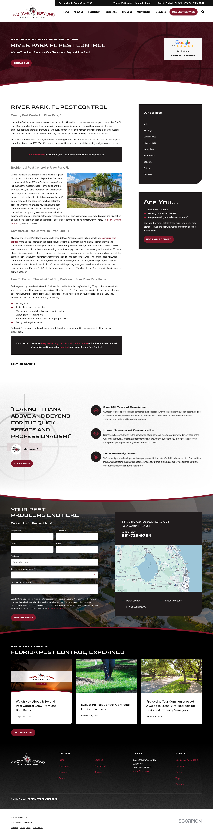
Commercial (100, 766)
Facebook (180, 784)
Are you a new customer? (23, 569)
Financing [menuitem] (127, 11)
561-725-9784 (189, 3)
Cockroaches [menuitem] (150, 136)
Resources (64, 772)
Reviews (99, 772)
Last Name (61, 531)
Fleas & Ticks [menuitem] (150, 143)
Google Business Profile (187, 759)
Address (15, 556)
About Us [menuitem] (78, 11)
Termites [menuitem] (148, 174)
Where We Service (122, 3)
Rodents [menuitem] (148, 161)
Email (58, 543)
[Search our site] (202, 12)
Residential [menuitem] (111, 11)
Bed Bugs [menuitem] (148, 130)
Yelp (178, 778)
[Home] (34, 11)
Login (148, 3)
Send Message (23, 617)
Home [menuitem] (66, 11)
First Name (16, 531)
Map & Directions (141, 771)
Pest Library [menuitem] (94, 11)
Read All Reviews (183, 55)
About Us (99, 759)
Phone (14, 543)
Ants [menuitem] (146, 124)
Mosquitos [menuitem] (149, 149)
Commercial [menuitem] (143, 11)
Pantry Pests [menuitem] (150, 155)
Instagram (180, 766)
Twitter (179, 772)
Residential (64, 766)
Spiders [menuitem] (147, 168)
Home (61, 759)
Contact (139, 3)
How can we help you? (21, 582)
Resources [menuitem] (160, 11)
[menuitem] (14, 827)
